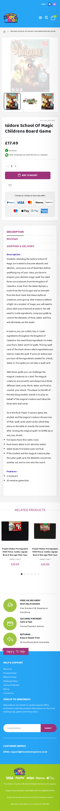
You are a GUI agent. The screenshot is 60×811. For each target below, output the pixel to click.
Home (4, 31)
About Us (7, 669)
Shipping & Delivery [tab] (20, 246)
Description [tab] (15, 232)
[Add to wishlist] (10, 185)
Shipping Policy (10, 681)
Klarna (6, 689)
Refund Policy (9, 677)
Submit (48, 728)
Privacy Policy (9, 673)
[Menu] (40, 18)
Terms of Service (11, 685)
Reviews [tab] (12, 239)
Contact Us (8, 693)
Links (43, 4)
